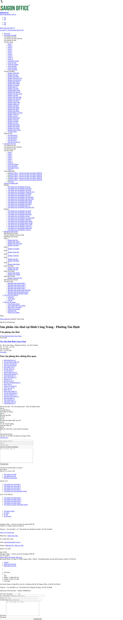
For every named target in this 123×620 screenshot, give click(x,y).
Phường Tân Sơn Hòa (14, 80)
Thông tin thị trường (14, 309)
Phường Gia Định (13, 88)
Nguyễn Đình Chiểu (11, 362)
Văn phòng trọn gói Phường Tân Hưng (20, 204)
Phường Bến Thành (14, 83)
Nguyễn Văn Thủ (10, 363)
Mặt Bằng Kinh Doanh (11, 231)
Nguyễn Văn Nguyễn (11, 396)
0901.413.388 (19, 545)
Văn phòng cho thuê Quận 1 (12, 498)
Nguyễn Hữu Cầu (10, 372)
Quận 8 (10, 54)
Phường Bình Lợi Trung (15, 112)
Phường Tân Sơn (13, 269)
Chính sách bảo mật (10, 564)
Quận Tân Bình (12, 69)
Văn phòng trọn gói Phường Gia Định (19, 212)
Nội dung (3, 615)
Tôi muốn (3, 594)
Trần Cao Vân (9, 388)
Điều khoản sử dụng (10, 566)
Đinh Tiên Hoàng (10, 377)
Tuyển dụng (11, 299)
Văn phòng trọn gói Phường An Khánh (20, 193)
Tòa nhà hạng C (12, 138)
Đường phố (9, 319)
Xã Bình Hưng (12, 131)
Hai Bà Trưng (9, 369)
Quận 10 (10, 57)
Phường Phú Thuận (14, 126)
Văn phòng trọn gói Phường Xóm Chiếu (20, 224)
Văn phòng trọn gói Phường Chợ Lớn (19, 230)
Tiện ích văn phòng (10, 302)
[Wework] (25, 175)
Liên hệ (10, 300)
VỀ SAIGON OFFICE (11, 295)
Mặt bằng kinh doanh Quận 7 (17, 288)
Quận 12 (10, 169)
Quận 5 (10, 50)
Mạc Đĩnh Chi (9, 367)
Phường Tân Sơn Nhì (14, 99)
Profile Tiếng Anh (16, 557)
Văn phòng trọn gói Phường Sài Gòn (19, 187)
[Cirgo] (25, 173)
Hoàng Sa (8, 379)
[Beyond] (11, 181)
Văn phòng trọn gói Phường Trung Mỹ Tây (21, 207)
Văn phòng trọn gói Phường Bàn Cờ (19, 206)
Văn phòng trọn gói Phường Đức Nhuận (20, 221)
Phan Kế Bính (9, 398)
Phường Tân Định (13, 76)
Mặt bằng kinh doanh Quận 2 (17, 285)
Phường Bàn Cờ (13, 87)
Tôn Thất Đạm (9, 400)
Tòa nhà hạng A (12, 135)
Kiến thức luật (12, 311)
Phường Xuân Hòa (13, 73)
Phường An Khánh (13, 85)
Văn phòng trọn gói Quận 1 (12, 484)
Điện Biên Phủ (10, 360)
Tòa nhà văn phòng (14, 304)
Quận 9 (10, 56)
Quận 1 (10, 44)
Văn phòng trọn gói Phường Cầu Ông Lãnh (21, 218)
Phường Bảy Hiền (13, 109)
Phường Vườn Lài (13, 114)
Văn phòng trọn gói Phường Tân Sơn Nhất (21, 199)
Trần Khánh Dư (10, 403)
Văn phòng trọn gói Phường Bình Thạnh (20, 223)
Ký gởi (6, 514)
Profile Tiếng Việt (5, 557)
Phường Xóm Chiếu (14, 102)
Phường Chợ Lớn (13, 119)
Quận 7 (10, 52)
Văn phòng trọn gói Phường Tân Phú (19, 195)
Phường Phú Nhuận (14, 81)
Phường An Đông (13, 121)
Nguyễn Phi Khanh (11, 393)
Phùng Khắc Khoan (11, 374)
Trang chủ (7, 33)
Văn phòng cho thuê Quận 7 (12, 503)
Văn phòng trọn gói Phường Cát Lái (19, 216)
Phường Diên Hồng (14, 125)
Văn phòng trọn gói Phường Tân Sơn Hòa (20, 197)
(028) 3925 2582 (12, 536)
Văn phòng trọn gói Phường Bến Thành (20, 202)
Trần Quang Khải (10, 365)
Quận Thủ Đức (12, 68)
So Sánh (6, 513)
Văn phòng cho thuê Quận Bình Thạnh (16, 504)
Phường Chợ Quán (13, 128)
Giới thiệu (11, 297)
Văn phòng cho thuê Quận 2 (12, 499)
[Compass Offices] (25, 180)
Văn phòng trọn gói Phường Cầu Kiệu (19, 211)
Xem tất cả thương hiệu (11, 183)
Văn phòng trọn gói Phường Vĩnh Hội (19, 219)
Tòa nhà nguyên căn (14, 142)
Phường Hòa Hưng (13, 107)
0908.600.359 (9, 545)
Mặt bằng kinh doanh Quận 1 (17, 283)
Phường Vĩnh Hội (13, 255)
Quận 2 (10, 45)
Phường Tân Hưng (13, 111)
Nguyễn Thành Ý (10, 395)
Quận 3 (10, 47)
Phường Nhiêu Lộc (13, 104)
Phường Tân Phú (13, 95)
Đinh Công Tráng (10, 391)
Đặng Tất (8, 389)
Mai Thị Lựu (9, 381)
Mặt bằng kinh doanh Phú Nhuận (18, 293)
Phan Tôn (8, 384)
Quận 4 (10, 49)
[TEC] (25, 176)
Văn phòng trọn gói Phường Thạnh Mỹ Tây (21, 192)
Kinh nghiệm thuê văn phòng (16, 305)
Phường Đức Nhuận (14, 92)
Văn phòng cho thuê (10, 35)
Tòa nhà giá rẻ (12, 140)
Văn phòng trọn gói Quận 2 (12, 486)
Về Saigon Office (9, 511)
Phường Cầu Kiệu (13, 100)
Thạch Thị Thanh (10, 386)
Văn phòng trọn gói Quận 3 (12, 488)
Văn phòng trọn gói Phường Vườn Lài (19, 226)
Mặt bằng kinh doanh (10, 478)
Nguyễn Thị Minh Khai (12, 382)
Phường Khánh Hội (14, 118)
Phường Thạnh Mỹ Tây (15, 78)
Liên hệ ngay (4, 437)
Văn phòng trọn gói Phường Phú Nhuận (20, 200)
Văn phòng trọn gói (10, 143)
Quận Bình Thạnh (13, 61)
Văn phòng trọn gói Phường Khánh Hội (20, 228)
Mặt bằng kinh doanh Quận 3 (17, 286)
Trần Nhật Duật (9, 376)
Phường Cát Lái (12, 116)
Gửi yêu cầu (4, 464)
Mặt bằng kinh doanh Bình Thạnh (18, 292)
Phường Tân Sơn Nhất (14, 97)
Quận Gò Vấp (12, 63)
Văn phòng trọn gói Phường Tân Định (19, 190)
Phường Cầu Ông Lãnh (15, 94)
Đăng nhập (3, 28)
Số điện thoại (4, 600)
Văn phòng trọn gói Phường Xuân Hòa (20, 188)
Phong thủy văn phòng (15, 307)
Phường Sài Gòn (13, 75)
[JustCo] (25, 178)
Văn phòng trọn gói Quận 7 (12, 489)
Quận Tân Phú (12, 66)
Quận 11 (10, 59)
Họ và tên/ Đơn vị (5, 596)
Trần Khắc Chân (10, 401)
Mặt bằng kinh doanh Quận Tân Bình (19, 290)
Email (2, 598)
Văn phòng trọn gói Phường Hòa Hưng (20, 214)
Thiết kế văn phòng (14, 312)
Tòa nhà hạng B (12, 137)
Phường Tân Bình (13, 106)
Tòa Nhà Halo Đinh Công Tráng (13, 341)
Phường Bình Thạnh (14, 90)
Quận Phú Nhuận (13, 64)
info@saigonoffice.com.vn (12, 542)
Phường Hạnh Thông (14, 130)
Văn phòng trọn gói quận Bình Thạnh (15, 491)
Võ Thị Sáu (8, 370)
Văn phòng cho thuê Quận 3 (12, 501)
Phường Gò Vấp (13, 123)
